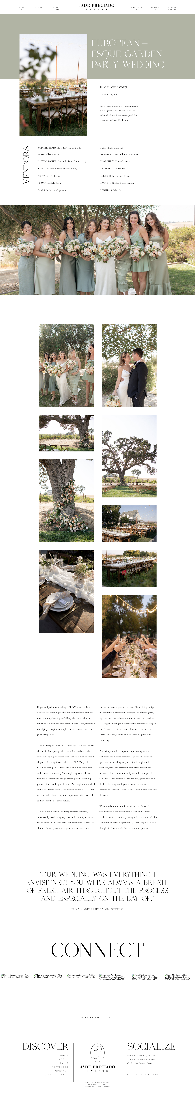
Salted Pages (103, 1086)
